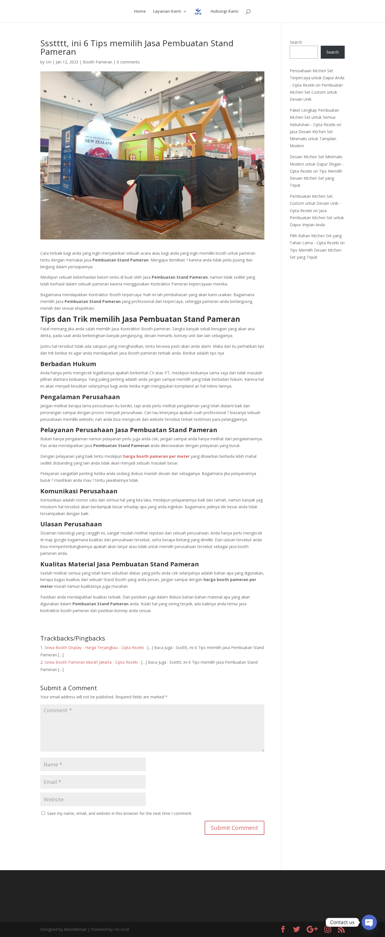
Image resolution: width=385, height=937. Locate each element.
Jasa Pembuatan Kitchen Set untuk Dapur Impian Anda (317, 217)
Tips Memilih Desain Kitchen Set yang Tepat (316, 178)
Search (296, 42)
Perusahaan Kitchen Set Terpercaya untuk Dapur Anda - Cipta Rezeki (317, 77)
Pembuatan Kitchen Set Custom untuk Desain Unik (316, 92)
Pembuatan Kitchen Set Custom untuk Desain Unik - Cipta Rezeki (315, 203)
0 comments (128, 62)
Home (140, 11)
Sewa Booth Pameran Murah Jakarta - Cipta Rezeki (91, 662)
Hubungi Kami (224, 11)
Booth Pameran (97, 62)
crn (48, 62)
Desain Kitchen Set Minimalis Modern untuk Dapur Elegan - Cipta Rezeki (317, 163)
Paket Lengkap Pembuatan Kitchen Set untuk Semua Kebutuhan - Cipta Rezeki (314, 117)
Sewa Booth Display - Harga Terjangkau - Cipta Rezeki (94, 647)
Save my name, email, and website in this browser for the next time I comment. (119, 813)
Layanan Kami (167, 11)
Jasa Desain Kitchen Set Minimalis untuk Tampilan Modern (313, 138)
